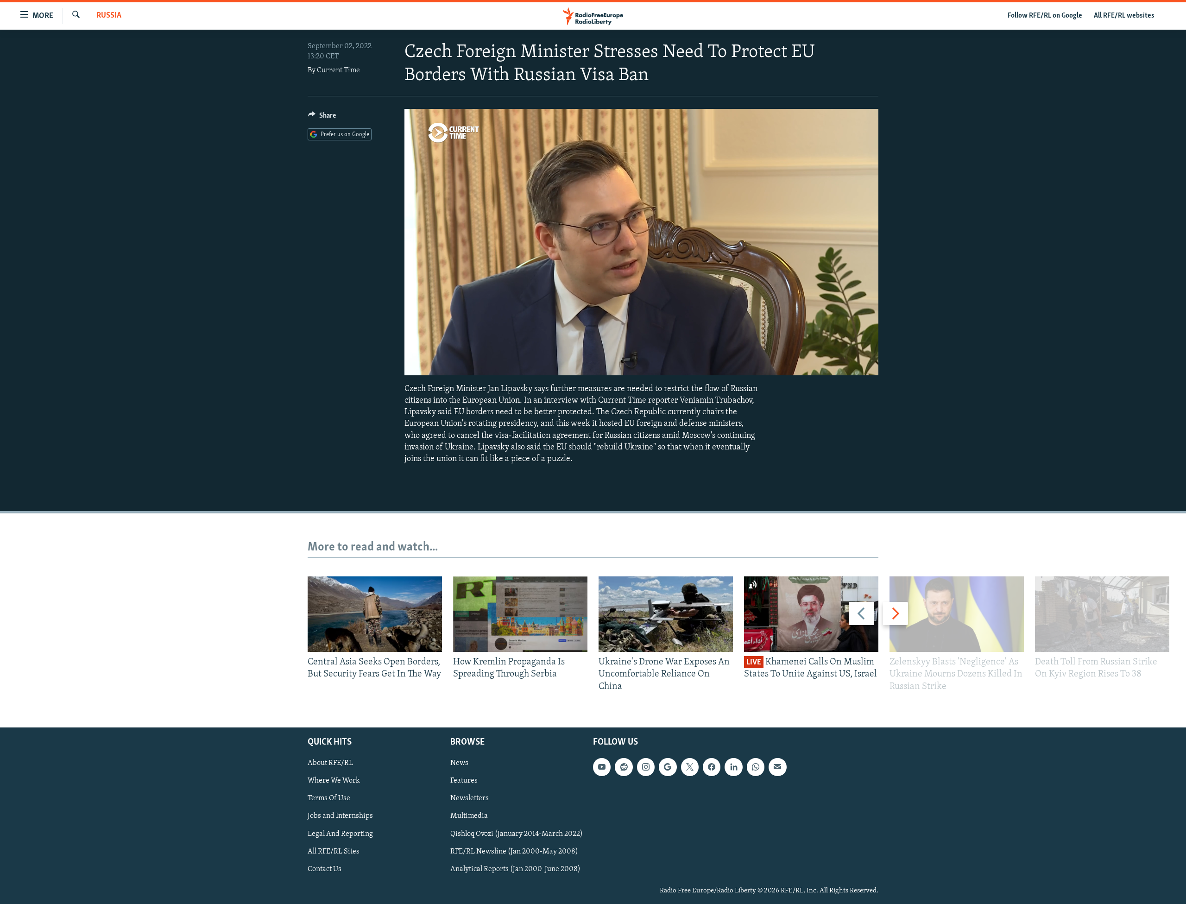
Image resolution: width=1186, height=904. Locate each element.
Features (464, 780)
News (459, 763)
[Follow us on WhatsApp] (755, 767)
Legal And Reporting (340, 834)
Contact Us (324, 869)
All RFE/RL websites (1124, 15)
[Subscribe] (777, 767)
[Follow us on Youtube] (602, 767)
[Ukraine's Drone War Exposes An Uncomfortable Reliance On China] (666, 614)
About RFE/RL (330, 763)
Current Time (338, 70)
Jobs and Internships (340, 816)
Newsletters (469, 799)
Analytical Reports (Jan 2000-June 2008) (515, 869)
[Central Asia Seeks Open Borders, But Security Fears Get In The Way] (375, 614)
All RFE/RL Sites (334, 851)
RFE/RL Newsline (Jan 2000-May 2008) (514, 851)
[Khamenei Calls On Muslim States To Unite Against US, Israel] (811, 614)
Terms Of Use (329, 799)
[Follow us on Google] (667, 767)
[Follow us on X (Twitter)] (690, 767)
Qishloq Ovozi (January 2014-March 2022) (516, 834)
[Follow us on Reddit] (623, 767)
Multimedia (469, 816)
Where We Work (334, 780)
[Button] (322, 117)
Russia (108, 16)
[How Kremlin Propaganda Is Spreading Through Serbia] (520, 614)
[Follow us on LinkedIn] (733, 767)
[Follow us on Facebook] (711, 767)
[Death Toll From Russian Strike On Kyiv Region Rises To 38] (1102, 614)
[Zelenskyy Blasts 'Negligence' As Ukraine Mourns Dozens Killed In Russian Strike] (957, 614)
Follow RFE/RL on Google (1045, 15)
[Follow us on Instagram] (646, 767)
